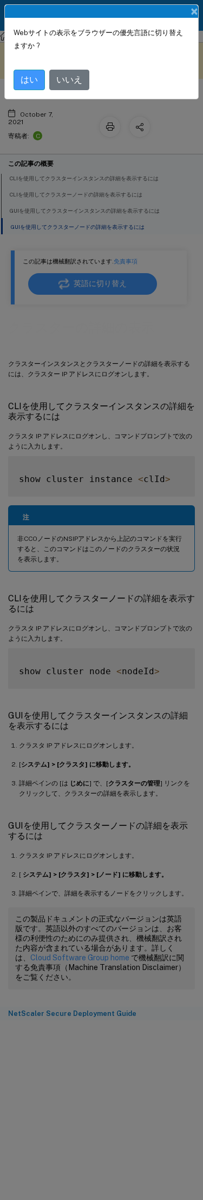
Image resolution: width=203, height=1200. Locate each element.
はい (29, 79)
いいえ (69, 79)
